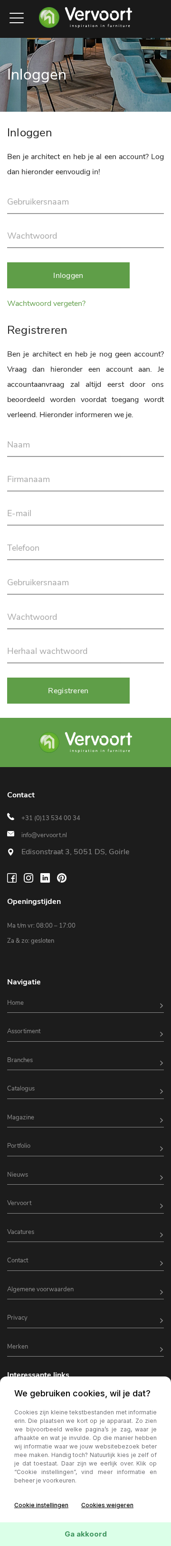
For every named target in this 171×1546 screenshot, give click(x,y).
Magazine (20, 1117)
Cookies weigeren (107, 1505)
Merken (17, 1346)
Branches (20, 1060)
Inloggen (68, 275)
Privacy (17, 1318)
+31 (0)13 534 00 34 (50, 818)
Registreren (68, 691)
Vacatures (20, 1232)
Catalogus (21, 1088)
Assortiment (23, 1031)
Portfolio (18, 1146)
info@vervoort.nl (44, 835)
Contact (17, 1260)
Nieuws (17, 1175)
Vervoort (19, 1203)
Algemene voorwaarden (40, 1289)
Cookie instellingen (41, 1505)
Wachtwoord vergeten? (46, 303)
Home (15, 1003)
